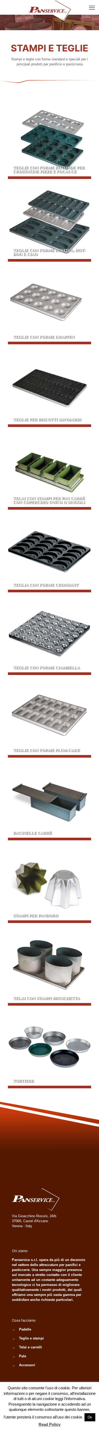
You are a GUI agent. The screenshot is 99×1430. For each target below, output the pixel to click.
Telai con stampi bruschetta (49, 964)
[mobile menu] (91, 7)
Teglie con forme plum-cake (49, 716)
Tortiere (49, 1047)
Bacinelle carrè (49, 799)
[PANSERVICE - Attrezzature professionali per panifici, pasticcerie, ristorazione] (49, 6)
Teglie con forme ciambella (49, 633)
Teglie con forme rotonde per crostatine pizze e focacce (49, 137)
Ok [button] (90, 1417)
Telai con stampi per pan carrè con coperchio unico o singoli (49, 468)
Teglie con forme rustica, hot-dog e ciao (49, 220)
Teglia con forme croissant (49, 551)
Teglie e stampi (31, 1338)
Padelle (25, 1329)
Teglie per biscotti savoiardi (49, 385)
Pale (22, 1356)
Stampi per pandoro (49, 881)
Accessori (27, 1365)
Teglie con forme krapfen (49, 303)
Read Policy (49, 1424)
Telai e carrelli (30, 1347)
